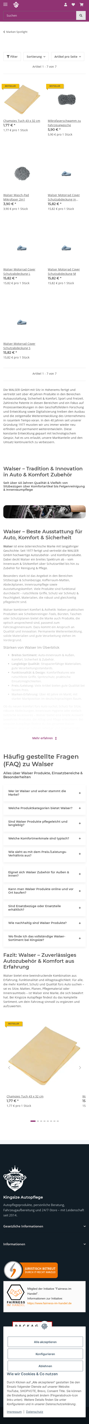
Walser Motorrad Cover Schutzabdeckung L (19, 271)
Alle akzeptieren (45, 1342)
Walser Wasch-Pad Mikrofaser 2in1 (16, 197)
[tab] (33, 1121)
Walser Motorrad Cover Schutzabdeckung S (19, 346)
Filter (14, 57)
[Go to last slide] (9, 1067)
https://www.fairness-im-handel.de (49, 1303)
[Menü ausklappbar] (5, 2)
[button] (65, 4)
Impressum (14, 1411)
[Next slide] (80, 1067)
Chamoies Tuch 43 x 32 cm (21, 121)
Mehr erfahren (43, 738)
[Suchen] (81, 15)
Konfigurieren (45, 1354)
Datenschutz (34, 1411)
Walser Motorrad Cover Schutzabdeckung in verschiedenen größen (64, 197)
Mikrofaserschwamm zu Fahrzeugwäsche (64, 123)
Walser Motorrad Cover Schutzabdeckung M (64, 271)
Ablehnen (45, 1366)
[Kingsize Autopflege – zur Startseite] (14, 1179)
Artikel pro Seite (65, 57)
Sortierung (34, 57)
